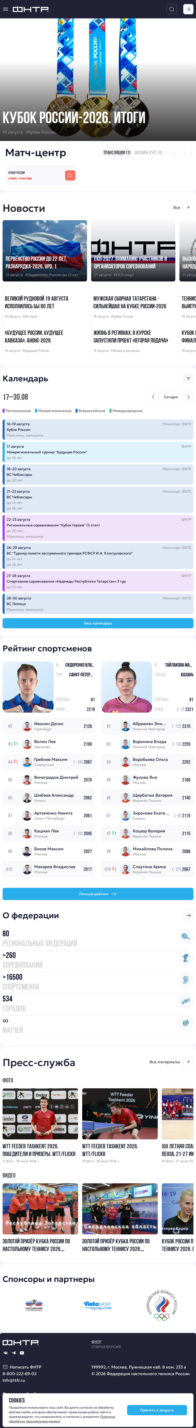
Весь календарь (98, 623)
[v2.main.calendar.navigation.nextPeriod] (188, 397)
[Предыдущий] (174, 152)
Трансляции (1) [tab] (116, 152)
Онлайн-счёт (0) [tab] (148, 152)
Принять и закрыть (157, 1410)
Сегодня (171, 397)
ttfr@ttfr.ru (14, 1380)
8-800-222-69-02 (19, 1373)
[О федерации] (188, 915)
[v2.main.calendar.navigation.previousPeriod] (153, 397)
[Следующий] (184, 152)
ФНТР (96, 1341)
